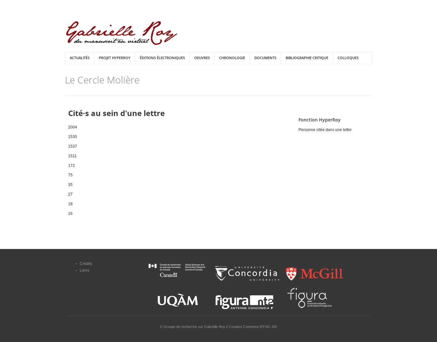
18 (70, 204)
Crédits (86, 263)
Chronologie (232, 57)
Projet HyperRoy (115, 57)
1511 (72, 156)
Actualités (80, 57)
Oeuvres (202, 57)
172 (71, 165)
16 (70, 213)
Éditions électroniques (162, 57)
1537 (72, 146)
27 (70, 194)
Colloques (348, 57)
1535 (72, 137)
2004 (72, 127)
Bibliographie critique (307, 57)
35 (70, 185)
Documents (265, 57)
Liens (84, 270)
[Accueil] (122, 33)
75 (70, 175)
